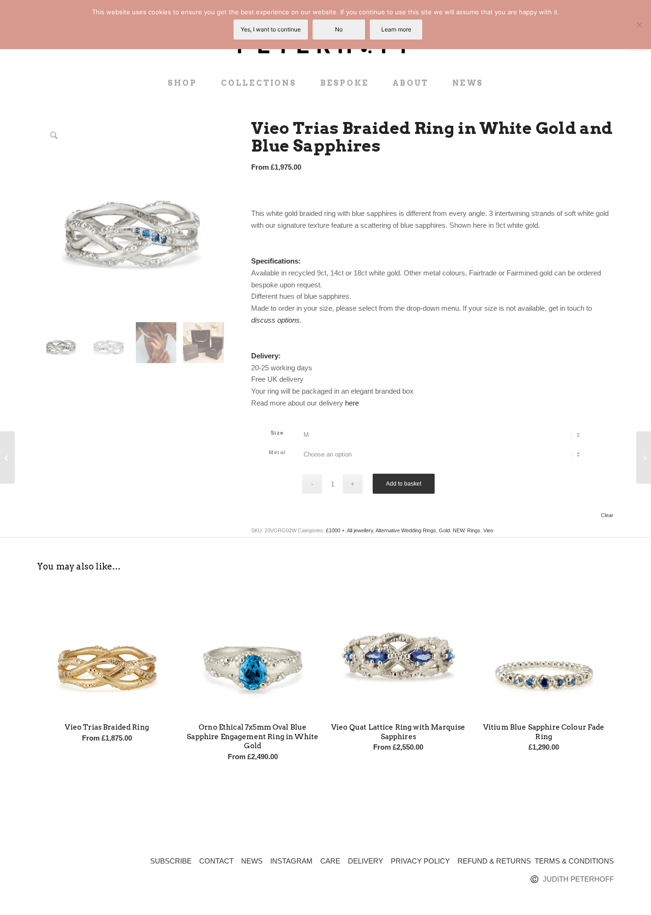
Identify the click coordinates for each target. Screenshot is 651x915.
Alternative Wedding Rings (406, 530)
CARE (330, 861)
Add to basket (403, 483)
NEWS (252, 861)
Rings (473, 530)
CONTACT (216, 861)
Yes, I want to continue (271, 29)
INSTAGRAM (291, 861)
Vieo (488, 530)
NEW (458, 530)
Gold (444, 530)
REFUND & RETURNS (494, 861)
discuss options (275, 320)
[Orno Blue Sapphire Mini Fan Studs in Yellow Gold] (7, 457)
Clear (607, 515)
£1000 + (335, 530)
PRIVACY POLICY (420, 861)
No (339, 29)
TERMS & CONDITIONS (574, 861)
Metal (277, 452)
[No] (639, 25)
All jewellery (360, 530)
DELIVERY (365, 861)
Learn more (396, 29)
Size (277, 433)
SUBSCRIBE (171, 861)
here (352, 403)
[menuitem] (182, 83)
